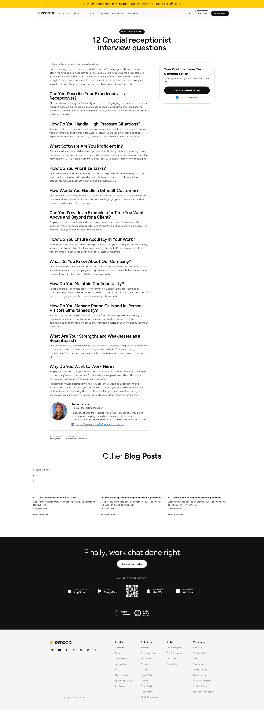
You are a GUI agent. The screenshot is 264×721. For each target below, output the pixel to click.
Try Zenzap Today (132, 563)
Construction (148, 653)
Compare (119, 647)
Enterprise (146, 658)
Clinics (144, 680)
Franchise (146, 664)
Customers (198, 664)
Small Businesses (149, 697)
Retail (144, 669)
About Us (197, 647)
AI (116, 669)
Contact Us (199, 653)
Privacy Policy (200, 669)
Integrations (121, 664)
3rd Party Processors (203, 691)
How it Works (122, 658)
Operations (172, 664)
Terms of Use (200, 675)
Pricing (118, 653)
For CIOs (171, 658)
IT (168, 669)
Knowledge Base (123, 680)
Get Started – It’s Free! (187, 90)
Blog (195, 658)
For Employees (174, 653)
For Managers (174, 647)
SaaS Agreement (201, 680)
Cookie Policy (200, 686)
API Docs (119, 686)
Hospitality (146, 675)
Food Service (147, 686)
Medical (145, 647)
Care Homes (147, 691)
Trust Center (121, 675)
